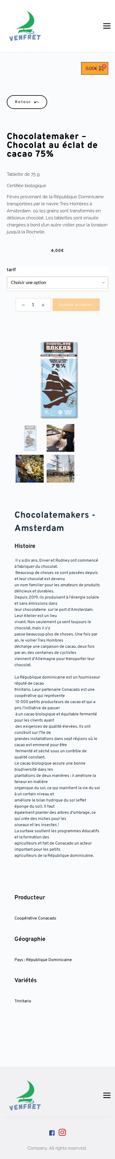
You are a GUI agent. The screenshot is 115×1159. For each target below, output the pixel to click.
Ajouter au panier (76, 304)
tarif (11, 269)
